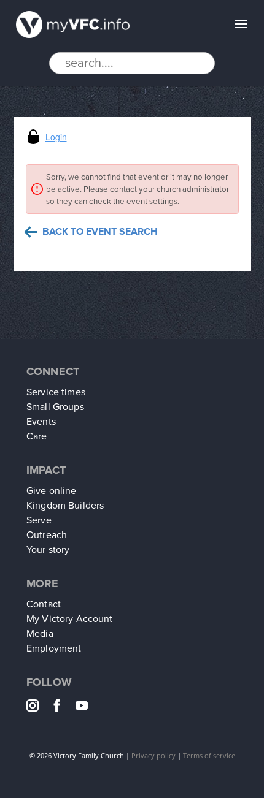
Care (36, 436)
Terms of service (209, 755)
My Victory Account (69, 619)
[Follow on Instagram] (36, 705)
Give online (51, 491)
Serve (39, 520)
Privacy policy (153, 755)
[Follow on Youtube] (85, 705)
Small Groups (55, 407)
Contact (43, 604)
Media (39, 634)
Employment (53, 648)
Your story (47, 550)
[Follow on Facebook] (61, 705)
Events (41, 422)
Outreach (46, 535)
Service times (55, 392)
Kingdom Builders (65, 506)
